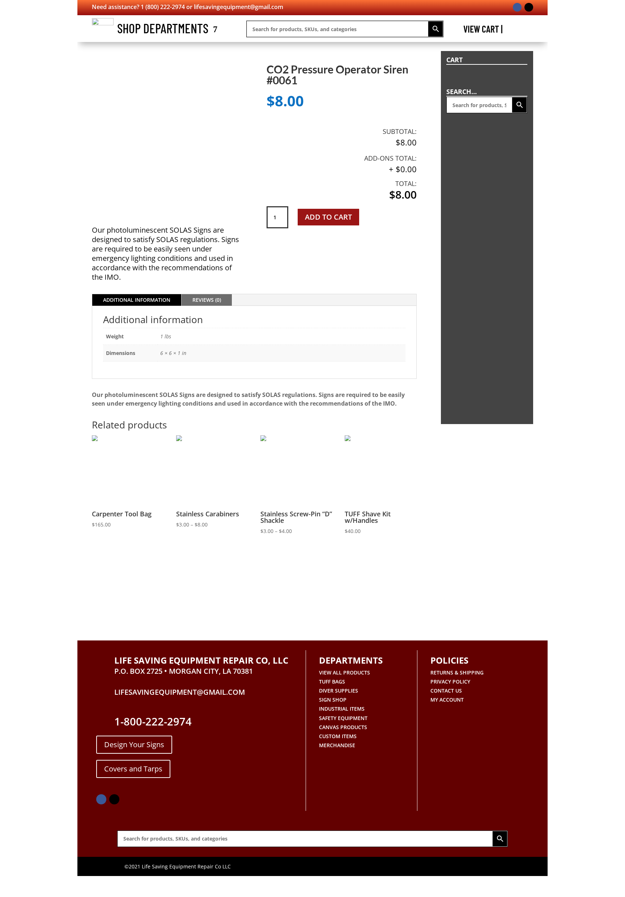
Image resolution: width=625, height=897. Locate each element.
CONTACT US (446, 690)
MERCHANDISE (337, 745)
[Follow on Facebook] (517, 7)
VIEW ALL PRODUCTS (344, 672)
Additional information (136, 299)
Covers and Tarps (133, 769)
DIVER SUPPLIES (338, 690)
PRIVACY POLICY (450, 681)
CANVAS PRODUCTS (343, 727)
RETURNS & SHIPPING (457, 672)
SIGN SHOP (332, 699)
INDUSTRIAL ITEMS (342, 708)
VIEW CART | (482, 30)
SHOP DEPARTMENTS (162, 28)
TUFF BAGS (332, 681)
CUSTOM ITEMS (338, 736)
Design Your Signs (134, 744)
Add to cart (328, 217)
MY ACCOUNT (447, 699)
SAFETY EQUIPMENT (343, 718)
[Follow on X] (528, 7)
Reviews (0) (206, 299)
